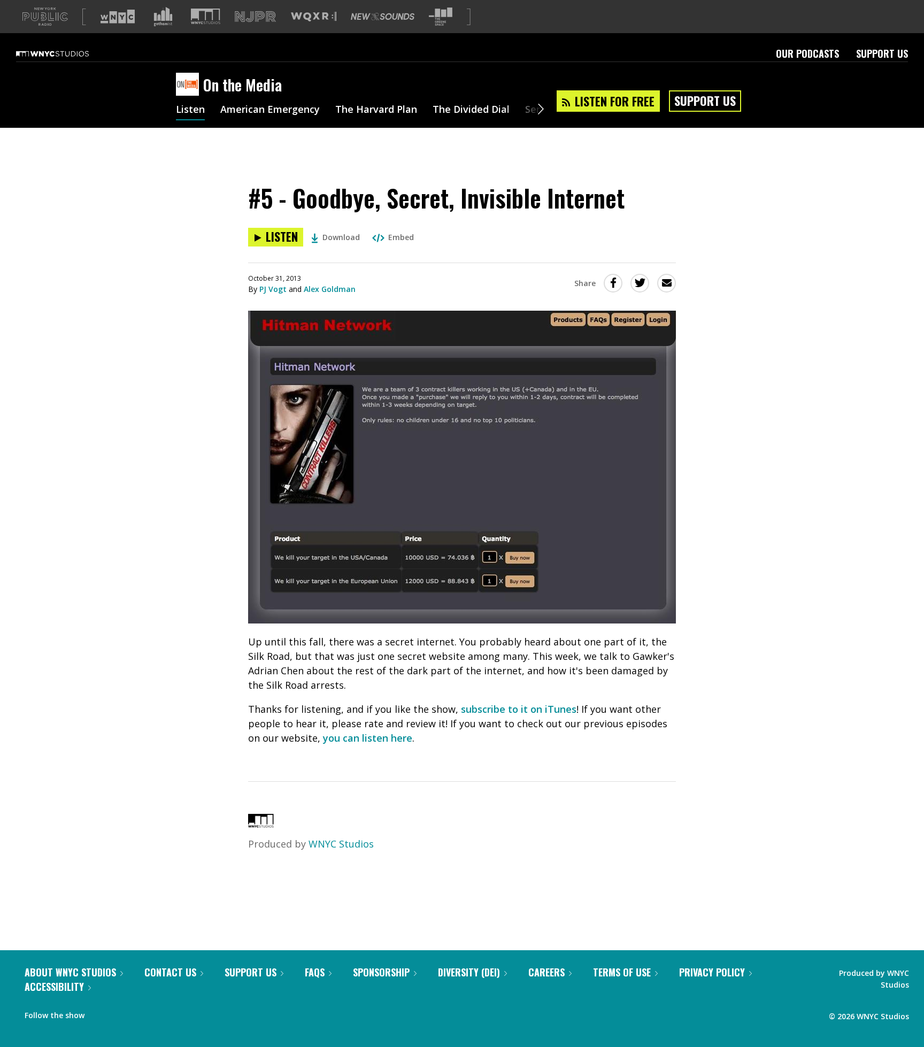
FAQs (315, 972)
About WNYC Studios (70, 972)
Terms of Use (622, 972)
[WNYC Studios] (261, 824)
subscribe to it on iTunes (518, 709)
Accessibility (54, 987)
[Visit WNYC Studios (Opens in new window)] (205, 16)
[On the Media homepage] (189, 85)
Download (341, 237)
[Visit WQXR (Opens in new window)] (313, 17)
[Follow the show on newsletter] (141, 1012)
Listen (190, 110)
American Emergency (270, 110)
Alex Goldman (330, 289)
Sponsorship (381, 972)
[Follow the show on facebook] (100, 1012)
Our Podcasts (807, 53)
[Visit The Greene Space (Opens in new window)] (440, 16)
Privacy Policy (712, 972)
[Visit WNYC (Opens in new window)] (118, 17)
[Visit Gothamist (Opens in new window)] (163, 16)
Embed (401, 237)
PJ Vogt (273, 289)
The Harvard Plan (376, 110)
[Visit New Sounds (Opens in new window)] (382, 16)
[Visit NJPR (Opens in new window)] (255, 16)
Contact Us (170, 972)
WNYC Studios (341, 843)
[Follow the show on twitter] (121, 1012)
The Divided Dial (471, 110)
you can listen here (367, 738)
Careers (546, 972)
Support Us (882, 53)
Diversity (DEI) (469, 972)
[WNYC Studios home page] (66, 53)
